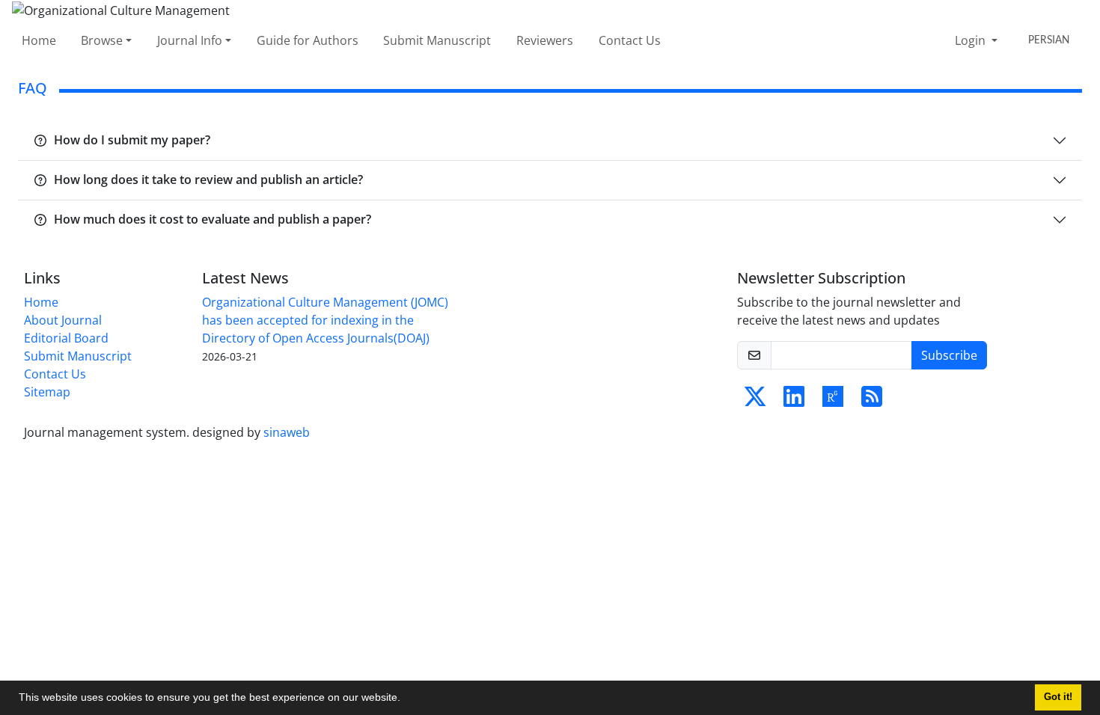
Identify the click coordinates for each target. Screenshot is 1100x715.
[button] (405, 699)
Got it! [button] (1058, 697)
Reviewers (544, 40)
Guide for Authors (307, 40)
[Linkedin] (794, 401)
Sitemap (47, 392)
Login (972, 40)
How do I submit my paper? (132, 140)
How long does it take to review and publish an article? (208, 179)
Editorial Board (66, 338)
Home (39, 40)
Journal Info (189, 40)
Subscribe (949, 355)
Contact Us (630, 40)
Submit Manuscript (437, 40)
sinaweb (286, 432)
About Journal (63, 320)
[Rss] (872, 401)
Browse (102, 40)
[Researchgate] (833, 401)
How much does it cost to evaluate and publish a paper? (212, 219)
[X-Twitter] (755, 401)
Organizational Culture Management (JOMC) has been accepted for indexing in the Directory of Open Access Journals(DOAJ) (325, 320)
